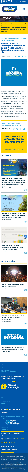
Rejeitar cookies (13, 468)
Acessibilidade (23, 1)
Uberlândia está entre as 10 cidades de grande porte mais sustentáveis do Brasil (12, 247)
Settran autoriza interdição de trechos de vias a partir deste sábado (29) (13, 349)
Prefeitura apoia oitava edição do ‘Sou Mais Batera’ (14, 139)
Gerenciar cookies (6, 468)
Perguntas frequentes (8, 442)
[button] (24, 9)
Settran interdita (7, 40)
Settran (23, 38)
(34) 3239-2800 (8, 379)
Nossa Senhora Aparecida (10, 38)
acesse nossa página (7, 452)
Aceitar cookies (21, 468)
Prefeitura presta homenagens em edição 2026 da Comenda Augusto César (13, 318)
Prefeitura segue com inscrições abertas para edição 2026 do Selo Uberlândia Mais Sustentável (13, 215)
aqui (13, 381)
